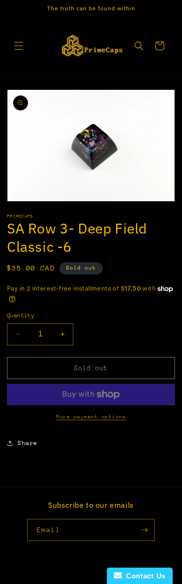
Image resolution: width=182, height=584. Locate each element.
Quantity (21, 315)
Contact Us (144, 576)
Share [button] (28, 442)
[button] (18, 46)
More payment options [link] (91, 417)
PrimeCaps (75, 576)
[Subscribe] (144, 530)
